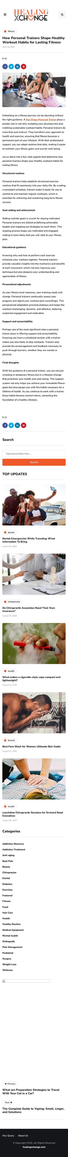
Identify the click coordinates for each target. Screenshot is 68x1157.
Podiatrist (7, 953)
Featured (7, 895)
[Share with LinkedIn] (17, 66)
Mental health (10, 935)
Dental (6, 878)
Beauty (6, 866)
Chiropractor (9, 872)
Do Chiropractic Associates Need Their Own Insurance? (28, 609)
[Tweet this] (11, 66)
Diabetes (7, 884)
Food (5, 907)
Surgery (6, 958)
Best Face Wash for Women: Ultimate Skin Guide (31, 746)
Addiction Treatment (13, 849)
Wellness (7, 970)
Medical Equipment (13, 930)
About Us (23, 1135)
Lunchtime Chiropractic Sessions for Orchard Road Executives (32, 814)
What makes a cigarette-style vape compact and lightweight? (31, 678)
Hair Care (7, 912)
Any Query (8, 1135)
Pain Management (12, 947)
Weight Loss (9, 964)
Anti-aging (8, 855)
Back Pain (7, 861)
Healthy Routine (11, 924)
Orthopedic (8, 941)
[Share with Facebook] (5, 66)
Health (6, 918)
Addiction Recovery (13, 843)
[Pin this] (23, 66)
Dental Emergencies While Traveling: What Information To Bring (28, 540)
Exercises (7, 889)
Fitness (6, 901)
